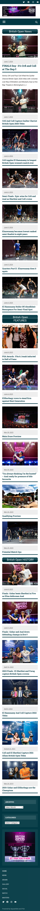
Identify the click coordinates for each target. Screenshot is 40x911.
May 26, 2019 (8, 784)
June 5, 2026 (8, 227)
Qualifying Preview (11, 516)
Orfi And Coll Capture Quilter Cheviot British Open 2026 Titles (19, 122)
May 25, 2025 (8, 548)
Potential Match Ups (11, 552)
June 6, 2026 (8, 156)
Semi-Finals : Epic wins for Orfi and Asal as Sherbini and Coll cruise (19, 197)
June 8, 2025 (8, 352)
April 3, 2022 (8, 709)
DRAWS (4, 880)
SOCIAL (5, 889)
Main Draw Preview (11, 436)
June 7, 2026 (8, 61)
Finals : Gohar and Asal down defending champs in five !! (16, 633)
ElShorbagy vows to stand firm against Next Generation (16, 399)
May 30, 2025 (8, 432)
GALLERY (5, 884)
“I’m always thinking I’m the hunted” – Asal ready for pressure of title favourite (19, 476)
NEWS (4, 875)
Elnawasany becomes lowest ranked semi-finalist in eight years (19, 232)
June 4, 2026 (8, 303)
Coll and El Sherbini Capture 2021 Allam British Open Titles (17, 754)
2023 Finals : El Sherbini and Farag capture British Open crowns (18, 672)
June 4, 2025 (8, 394)
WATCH (4, 893)
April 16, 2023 (8, 667)
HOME (4, 871)
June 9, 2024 (8, 628)
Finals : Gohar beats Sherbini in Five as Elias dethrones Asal (19, 594)
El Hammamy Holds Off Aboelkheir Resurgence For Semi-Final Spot (19, 308)
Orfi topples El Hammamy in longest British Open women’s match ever (19, 161)
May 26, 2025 (8, 512)
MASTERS (5, 898)
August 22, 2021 (9, 749)
